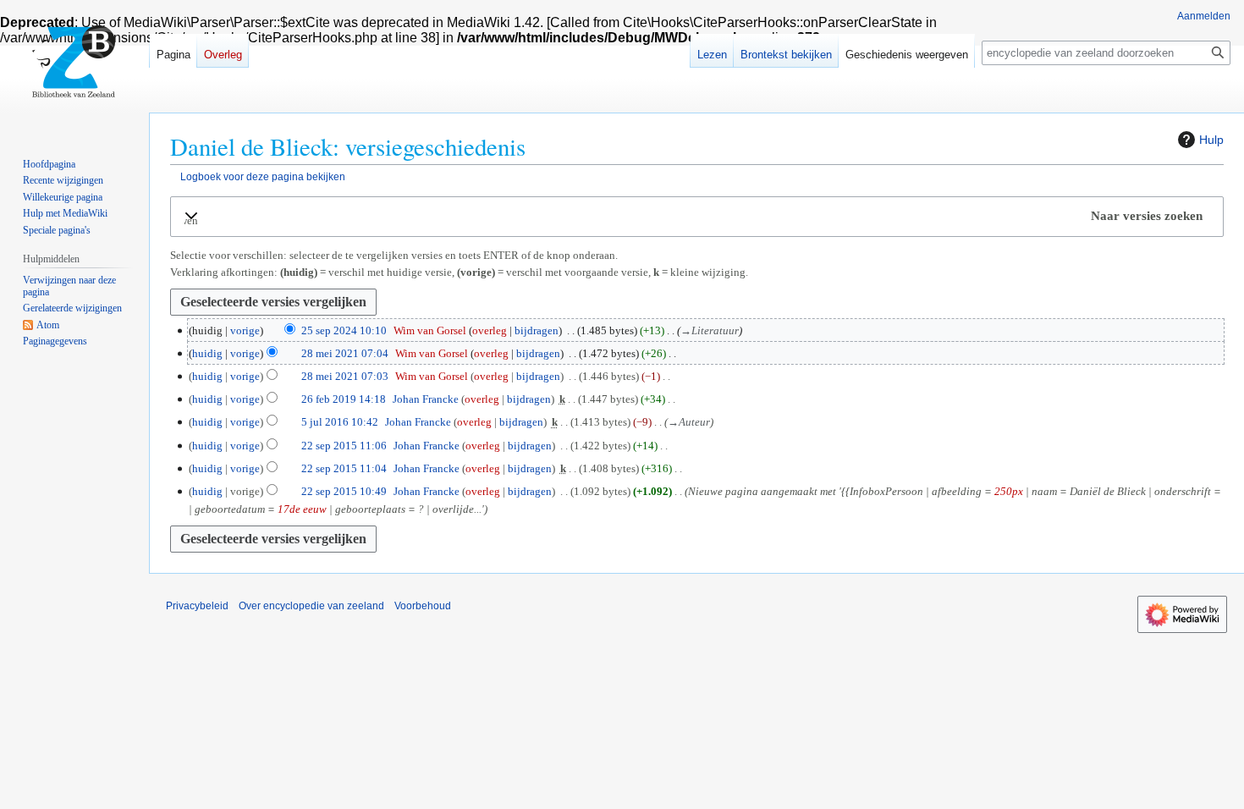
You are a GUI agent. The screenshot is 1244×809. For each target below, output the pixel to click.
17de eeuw (302, 509)
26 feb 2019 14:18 (343, 399)
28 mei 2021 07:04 (344, 353)
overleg (489, 330)
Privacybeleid (197, 606)
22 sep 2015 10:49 (344, 491)
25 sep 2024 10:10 (344, 330)
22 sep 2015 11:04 (344, 468)
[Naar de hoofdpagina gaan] (74, 67)
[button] (696, 216)
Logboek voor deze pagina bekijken (262, 176)
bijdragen (537, 330)
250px (1008, 491)
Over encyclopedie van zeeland (311, 606)
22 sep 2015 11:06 (344, 445)
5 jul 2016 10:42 (339, 422)
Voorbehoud (422, 606)
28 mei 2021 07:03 (344, 376)
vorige (245, 330)
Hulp (1211, 139)
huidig (207, 353)
